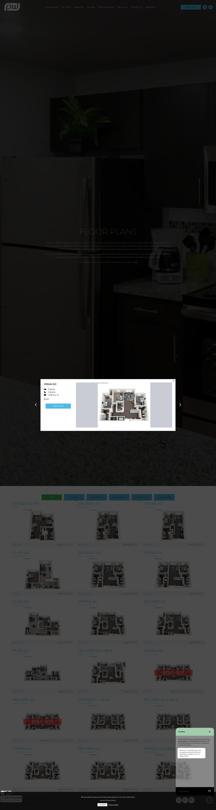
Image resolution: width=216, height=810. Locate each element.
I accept (102, 805)
